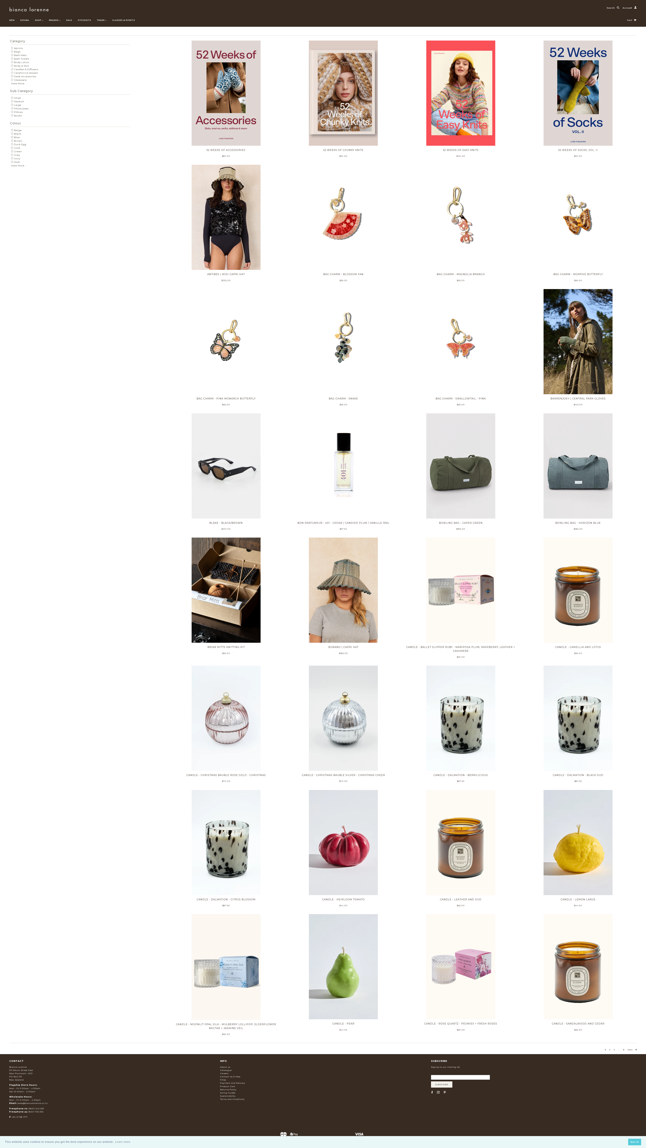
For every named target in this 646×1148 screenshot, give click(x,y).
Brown (17, 140)
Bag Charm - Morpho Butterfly (578, 274)
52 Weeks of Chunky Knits (343, 150)
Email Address (447, 1072)
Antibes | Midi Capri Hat (226, 274)
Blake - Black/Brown (226, 522)
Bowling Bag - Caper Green (461, 522)
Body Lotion (21, 62)
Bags (16, 51)
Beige (17, 130)
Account (628, 8)
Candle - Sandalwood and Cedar (578, 1023)
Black (17, 133)
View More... (18, 83)
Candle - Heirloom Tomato (343, 899)
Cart (630, 20)
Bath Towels (21, 58)
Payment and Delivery (232, 1083)
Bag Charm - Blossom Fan (343, 274)
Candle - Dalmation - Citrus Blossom (226, 899)
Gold (16, 148)
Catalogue (226, 1070)
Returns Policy (228, 1089)
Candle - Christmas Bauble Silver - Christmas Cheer (343, 775)
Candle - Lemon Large (578, 899)
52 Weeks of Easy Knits (460, 150)
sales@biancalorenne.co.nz (32, 1103)
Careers (224, 1073)
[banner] (29, 9)
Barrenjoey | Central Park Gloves (578, 398)
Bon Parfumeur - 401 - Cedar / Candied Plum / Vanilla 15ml (343, 522)
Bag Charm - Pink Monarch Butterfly (226, 398)
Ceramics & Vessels (25, 73)
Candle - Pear (343, 1023)
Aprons (18, 48)
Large (17, 105)
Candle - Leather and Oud (460, 899)
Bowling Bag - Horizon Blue (578, 522)
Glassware (20, 80)
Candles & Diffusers (25, 69)
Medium (18, 101)
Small (17, 98)
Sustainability (228, 1096)
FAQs (223, 1080)
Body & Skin (21, 65)
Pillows (18, 112)
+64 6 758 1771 (20, 1117)
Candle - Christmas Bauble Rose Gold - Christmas (226, 775)
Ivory (16, 158)
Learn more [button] (122, 1141)
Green (17, 151)
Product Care (227, 1086)
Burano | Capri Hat (343, 647)
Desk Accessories (24, 76)
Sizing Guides (227, 1092)
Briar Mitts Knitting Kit (226, 647)
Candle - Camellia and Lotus (578, 647)
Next (630, 1050)
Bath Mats (20, 55)
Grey (16, 155)
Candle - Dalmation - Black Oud (578, 775)
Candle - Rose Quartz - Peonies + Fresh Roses (460, 1023)
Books (17, 115)
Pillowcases (21, 108)
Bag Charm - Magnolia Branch (461, 274)
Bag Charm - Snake (343, 398)
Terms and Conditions (232, 1099)
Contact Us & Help (230, 1076)
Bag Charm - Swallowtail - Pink (461, 398)
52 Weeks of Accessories (226, 150)
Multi (16, 162)
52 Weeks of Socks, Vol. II (578, 150)
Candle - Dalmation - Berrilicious (461, 775)
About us (225, 1067)
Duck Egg (19, 144)
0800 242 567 (36, 1108)
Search (611, 8)
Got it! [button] (635, 1142)
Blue (16, 137)
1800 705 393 (36, 1111)
